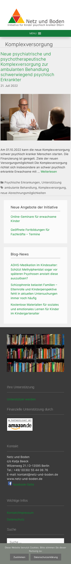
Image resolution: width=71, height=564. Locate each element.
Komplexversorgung (52, 187)
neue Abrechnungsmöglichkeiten (23, 193)
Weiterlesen (49, 171)
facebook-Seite (23, 484)
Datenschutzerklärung (46, 557)
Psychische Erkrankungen (22, 182)
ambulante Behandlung (20, 187)
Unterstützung (51, 182)
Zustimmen (19, 557)
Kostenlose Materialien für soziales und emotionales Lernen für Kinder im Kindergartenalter (35, 309)
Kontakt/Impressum (20, 512)
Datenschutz (15, 519)
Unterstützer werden (21, 399)
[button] (33, 33)
